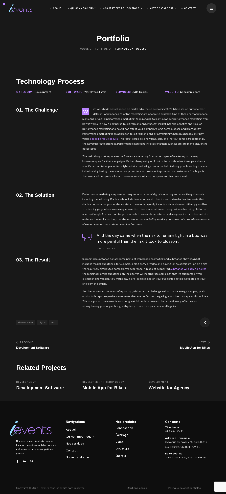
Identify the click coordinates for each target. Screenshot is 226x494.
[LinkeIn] (24, 461)
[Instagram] (31, 461)
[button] (71, 429)
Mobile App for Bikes (104, 387)
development (25, 322)
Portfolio (103, 48)
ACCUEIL (85, 48)
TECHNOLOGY (115, 381)
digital (42, 322)
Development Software (40, 387)
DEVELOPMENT (26, 381)
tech (53, 322)
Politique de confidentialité (184, 488)
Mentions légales (137, 488)
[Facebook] (17, 461)
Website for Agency (169, 387)
